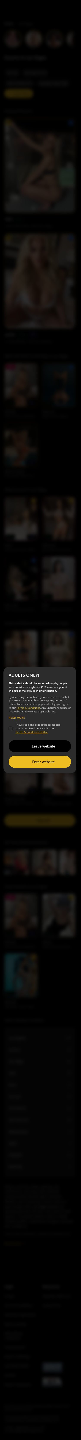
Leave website (43, 746)
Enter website (43, 761)
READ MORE (17, 718)
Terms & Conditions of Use (32, 732)
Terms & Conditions (28, 708)
